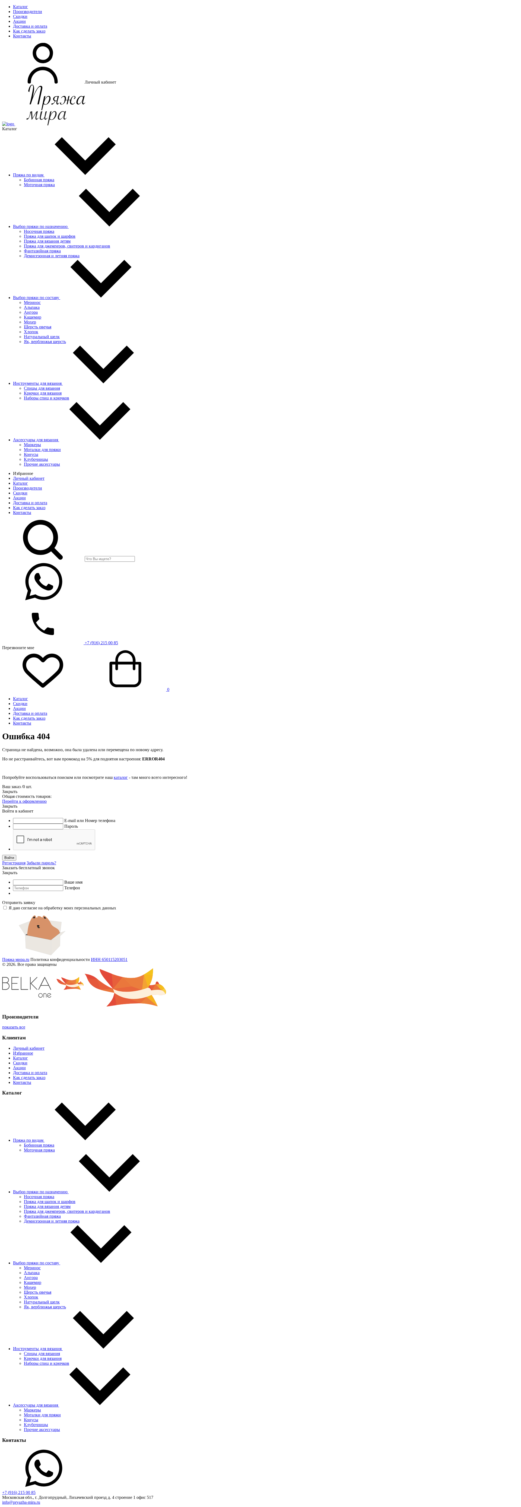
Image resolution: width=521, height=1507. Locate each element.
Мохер (30, 322)
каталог (121, 777)
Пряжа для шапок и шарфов (49, 236)
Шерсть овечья (37, 327)
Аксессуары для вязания (36, 439)
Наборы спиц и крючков (46, 398)
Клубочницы (36, 459)
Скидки (20, 16)
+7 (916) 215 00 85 (101, 642)
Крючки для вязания (43, 393)
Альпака (32, 307)
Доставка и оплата (30, 26)
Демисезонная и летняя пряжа (52, 255)
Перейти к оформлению (24, 801)
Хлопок (31, 331)
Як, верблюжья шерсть (45, 341)
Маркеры (32, 444)
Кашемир (32, 317)
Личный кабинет (29, 478)
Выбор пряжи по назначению (41, 226)
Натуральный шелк (42, 336)
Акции (19, 21)
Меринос (32, 302)
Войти (9, 858)
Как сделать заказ (29, 31)
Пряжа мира (15, 959)
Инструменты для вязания (38, 383)
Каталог (20, 6)
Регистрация (14, 863)
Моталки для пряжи (42, 449)
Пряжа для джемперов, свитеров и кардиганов (67, 246)
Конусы (31, 454)
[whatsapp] (43, 601)
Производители (27, 11)
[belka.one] (43, 1006)
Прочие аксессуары (42, 464)
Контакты (22, 36)
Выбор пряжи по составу (36, 297)
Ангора (31, 312)
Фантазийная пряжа (42, 251)
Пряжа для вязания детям (47, 241)
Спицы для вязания (42, 388)
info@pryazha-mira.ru (21, 1502)
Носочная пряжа (39, 231)
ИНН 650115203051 (109, 959)
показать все (13, 1027)
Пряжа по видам (29, 175)
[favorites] (43, 689)
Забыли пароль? (41, 863)
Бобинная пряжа (39, 179)
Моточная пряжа (39, 184)
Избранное (23, 1053)
